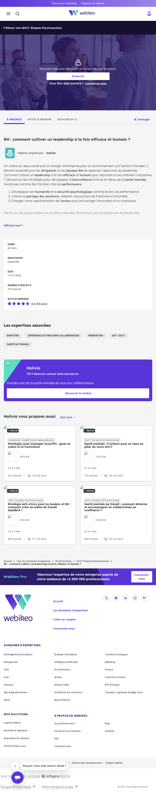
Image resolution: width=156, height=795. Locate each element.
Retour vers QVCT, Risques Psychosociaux (34, 28)
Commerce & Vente (115, 677)
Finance (109, 669)
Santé (7, 700)
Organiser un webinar (92, 3)
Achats (58, 677)
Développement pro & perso (18, 654)
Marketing (110, 662)
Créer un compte (64, 619)
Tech (6, 669)
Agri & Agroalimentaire (15, 692)
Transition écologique (116, 654)
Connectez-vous (64, 628)
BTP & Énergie (112, 685)
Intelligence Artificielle (66, 662)
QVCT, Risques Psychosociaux (92, 561)
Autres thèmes (62, 700)
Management (11, 662)
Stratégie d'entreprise (65, 654)
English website (114, 763)
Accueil (8, 561)
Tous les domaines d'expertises (33, 561)
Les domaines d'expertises (70, 610)
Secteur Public (61, 685)
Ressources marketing (64, 3)
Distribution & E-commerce (68, 692)
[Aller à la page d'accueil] (84, 13)
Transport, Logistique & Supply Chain (124, 692)
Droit (6, 677)
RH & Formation (63, 561)
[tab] (14, 119)
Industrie (8, 685)
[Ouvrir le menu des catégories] (8, 14)
